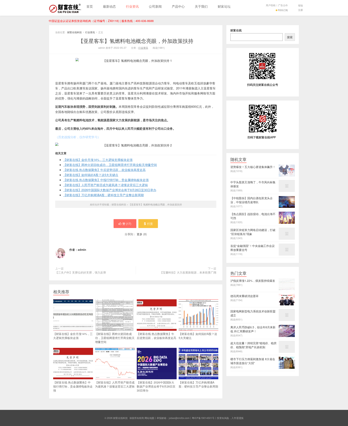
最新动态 (109, 6)
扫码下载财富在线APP (262, 137)
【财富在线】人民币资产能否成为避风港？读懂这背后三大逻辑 (105, 185)
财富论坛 (224, 6)
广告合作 (283, 5)
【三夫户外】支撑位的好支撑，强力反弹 (80, 272)
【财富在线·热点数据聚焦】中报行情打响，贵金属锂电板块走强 (106, 180)
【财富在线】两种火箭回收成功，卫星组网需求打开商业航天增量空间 (110, 165)
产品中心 (178, 6)
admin (82, 250)
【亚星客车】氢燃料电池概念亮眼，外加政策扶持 (135, 40)
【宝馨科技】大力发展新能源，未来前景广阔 (188, 272)
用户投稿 (271, 5)
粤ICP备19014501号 (203, 418)
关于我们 (201, 6)
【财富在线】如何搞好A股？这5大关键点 (90, 175)
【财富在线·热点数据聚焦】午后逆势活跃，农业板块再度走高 (104, 170)
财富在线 (236, 30)
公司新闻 (155, 6)
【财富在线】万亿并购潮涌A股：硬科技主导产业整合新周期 (103, 195)
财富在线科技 (65, 8)
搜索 (290, 37)
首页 (89, 6)
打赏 (150, 224)
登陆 (300, 5)
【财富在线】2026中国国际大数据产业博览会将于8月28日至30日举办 (109, 190)
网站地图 (149, 418)
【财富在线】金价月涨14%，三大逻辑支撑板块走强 (98, 160)
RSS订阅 (283, 10)
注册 (300, 9)
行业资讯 (132, 6)
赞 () (126, 224)
